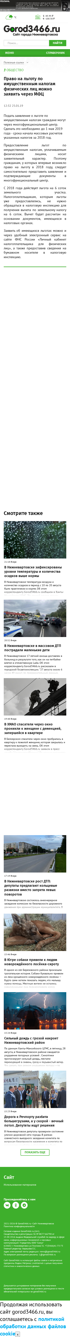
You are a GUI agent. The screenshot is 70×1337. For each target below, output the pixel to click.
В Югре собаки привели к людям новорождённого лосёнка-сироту (31, 962)
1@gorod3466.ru (47, 1254)
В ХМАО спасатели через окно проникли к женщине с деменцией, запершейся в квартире (32, 728)
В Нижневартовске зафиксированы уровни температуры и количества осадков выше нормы (33, 571)
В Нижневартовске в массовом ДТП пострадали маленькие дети (32, 648)
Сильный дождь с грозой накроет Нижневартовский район (31, 1040)
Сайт (9, 1177)
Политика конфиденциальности (19, 1226)
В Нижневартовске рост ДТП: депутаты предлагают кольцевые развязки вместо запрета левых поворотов (30, 887)
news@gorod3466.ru (50, 1251)
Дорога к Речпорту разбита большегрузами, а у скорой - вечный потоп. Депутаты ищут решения (33, 1121)
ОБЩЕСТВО (15, 70)
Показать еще (35, 1152)
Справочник (55, 53)
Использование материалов (20, 1184)
